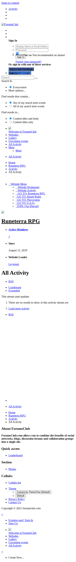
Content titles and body (26, 118)
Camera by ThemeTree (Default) (33, 492)
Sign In (20, 57)
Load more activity (19, 308)
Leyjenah (13, 264)
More (11, 147)
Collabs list (14, 482)
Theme (12, 488)
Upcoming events (18, 141)
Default (20, 495)
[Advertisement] (38, 358)
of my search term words (29, 102)
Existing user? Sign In (21, 36)
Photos (12, 469)
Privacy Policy (16, 499)
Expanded (14, 290)
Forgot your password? (28, 61)
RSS (11, 281)
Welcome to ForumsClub (22, 131)
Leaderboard (15, 455)
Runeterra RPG (20, 221)
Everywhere (20, 87)
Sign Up (13, 72)
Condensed (14, 287)
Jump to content (10, 2)
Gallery (12, 137)
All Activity (15, 144)
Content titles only (23, 122)
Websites (13, 134)
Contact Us (14, 502)
